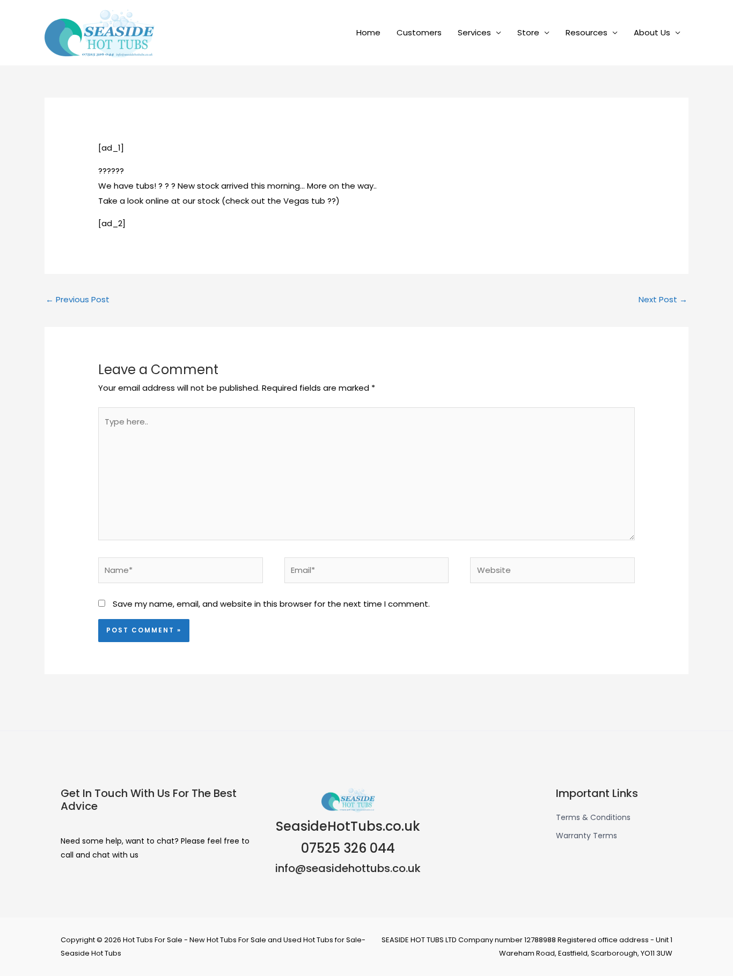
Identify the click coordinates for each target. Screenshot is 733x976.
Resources (586, 32)
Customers (419, 32)
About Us (652, 32)
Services (474, 32)
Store (528, 32)
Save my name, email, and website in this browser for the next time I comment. (271, 603)
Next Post (663, 299)
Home (368, 32)
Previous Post (77, 299)
